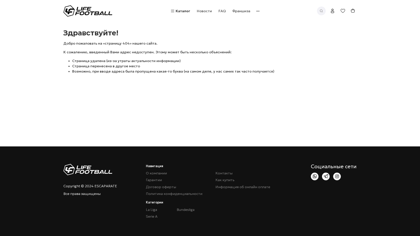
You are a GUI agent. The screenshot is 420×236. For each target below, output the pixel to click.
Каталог (183, 11)
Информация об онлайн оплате (242, 187)
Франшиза (241, 11)
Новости (204, 11)
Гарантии (154, 180)
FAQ (222, 11)
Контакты (224, 173)
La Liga (151, 210)
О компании (156, 173)
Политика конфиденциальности (174, 194)
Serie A (152, 216)
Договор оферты (161, 187)
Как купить (224, 180)
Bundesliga (185, 210)
